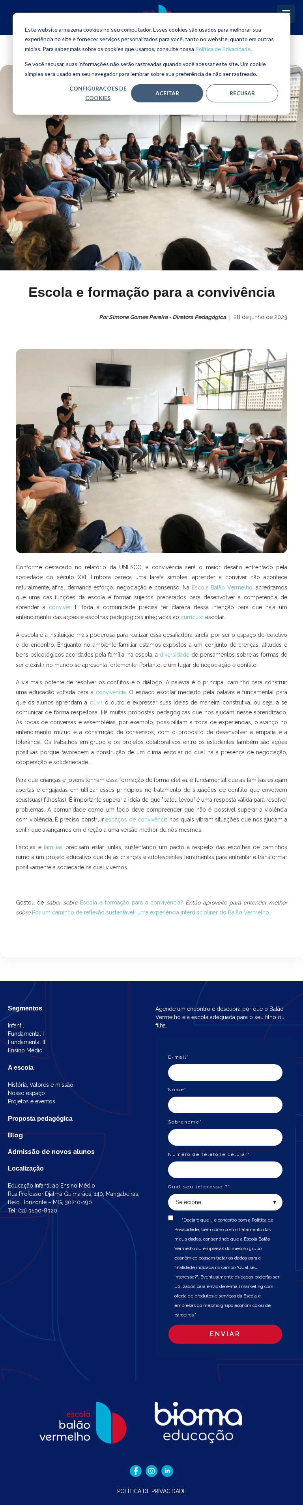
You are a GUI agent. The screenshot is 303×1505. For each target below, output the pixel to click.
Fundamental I (26, 1034)
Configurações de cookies (98, 93)
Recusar (242, 93)
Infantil (16, 1025)
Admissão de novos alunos (51, 1152)
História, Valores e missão (40, 1085)
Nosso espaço (26, 1093)
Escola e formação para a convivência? (131, 902)
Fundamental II (26, 1042)
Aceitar (167, 93)
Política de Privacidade (223, 48)
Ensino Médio (25, 1050)
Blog (15, 1135)
